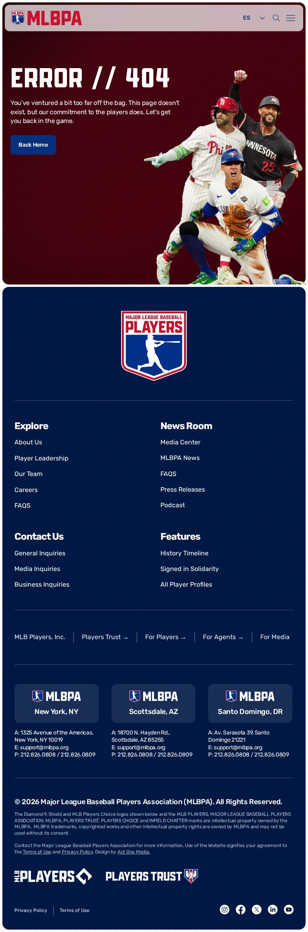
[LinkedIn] (273, 909)
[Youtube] (289, 909)
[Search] (276, 18)
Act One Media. (134, 852)
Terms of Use (37, 852)
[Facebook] (240, 909)
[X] (256, 909)
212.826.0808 (38, 754)
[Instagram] (224, 909)
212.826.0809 (78, 754)
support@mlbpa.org (44, 747)
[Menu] (291, 18)
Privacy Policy (77, 852)
